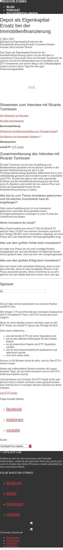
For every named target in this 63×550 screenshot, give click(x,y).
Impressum (12, 546)
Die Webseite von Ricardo (14, 115)
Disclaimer (12, 543)
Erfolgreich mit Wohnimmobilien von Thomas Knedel (28, 131)
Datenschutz (13, 540)
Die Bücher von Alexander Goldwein (19, 136)
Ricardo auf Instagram (12, 121)
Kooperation (12, 537)
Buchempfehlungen (22, 13)
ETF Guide (18, 147)
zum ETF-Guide (8, 393)
